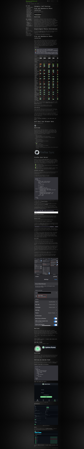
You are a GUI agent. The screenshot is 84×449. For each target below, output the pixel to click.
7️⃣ (53, 71)
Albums (36, 81)
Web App (36, 70)
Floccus (36, 142)
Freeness (36, 66)
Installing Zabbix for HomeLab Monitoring (30, 8)
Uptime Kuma (38, 342)
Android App (37, 71)
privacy (53, 118)
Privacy (28, 24)
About (35, 3)
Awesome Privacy (37, 103)
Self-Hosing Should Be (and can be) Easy (29, 13)
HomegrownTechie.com (31, 1)
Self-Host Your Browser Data (44, 121)
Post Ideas (32, 3)
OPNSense (28, 23)
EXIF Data (36, 98)
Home (27, 3)
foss (48, 118)
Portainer (46, 364)
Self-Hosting (39, 118)
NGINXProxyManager (45, 201)
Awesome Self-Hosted (49, 102)
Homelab (28, 22)
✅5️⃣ (58, 78)
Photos (51, 118)
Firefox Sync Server (45, 159)
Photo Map (36, 78)
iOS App (36, 72)
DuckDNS (46, 204)
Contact (38, 3)
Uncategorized (44, 118)
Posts (29, 3)
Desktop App (37, 73)
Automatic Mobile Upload (36, 68)
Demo (35, 65)
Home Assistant (29, 20)
